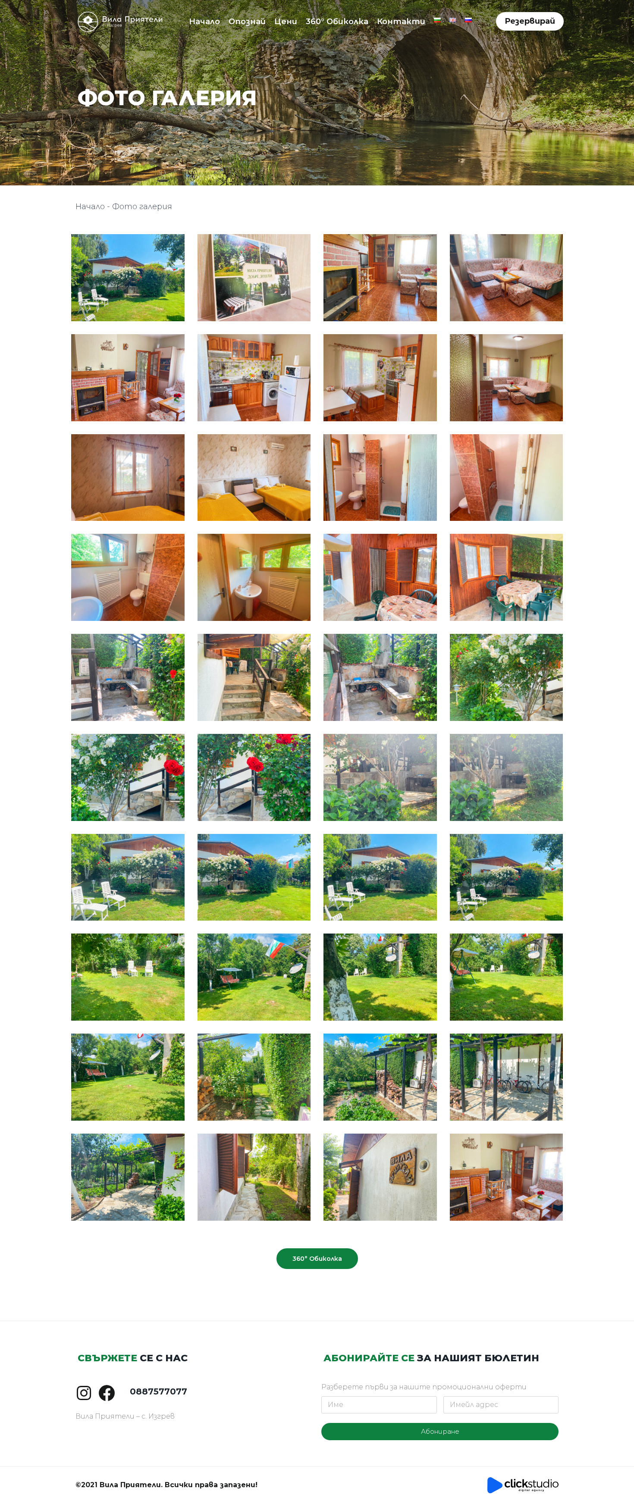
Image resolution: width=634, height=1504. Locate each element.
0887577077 (158, 1391)
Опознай (247, 21)
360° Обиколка (337, 21)
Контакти (401, 21)
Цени (285, 21)
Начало (204, 21)
